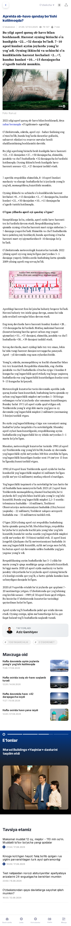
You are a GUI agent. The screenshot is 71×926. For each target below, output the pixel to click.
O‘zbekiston (9, 27)
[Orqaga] (6, 5)
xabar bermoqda (12, 124)
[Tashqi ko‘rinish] (59, 5)
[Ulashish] (66, 5)
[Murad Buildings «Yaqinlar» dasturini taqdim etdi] (35, 779)
